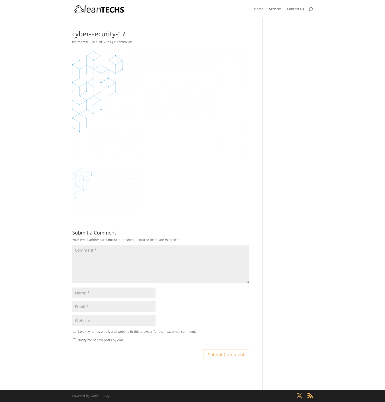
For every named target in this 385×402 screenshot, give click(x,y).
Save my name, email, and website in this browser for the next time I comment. (137, 331)
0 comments (123, 42)
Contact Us (295, 9)
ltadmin (82, 42)
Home (258, 9)
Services (275, 9)
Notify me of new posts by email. (102, 340)
